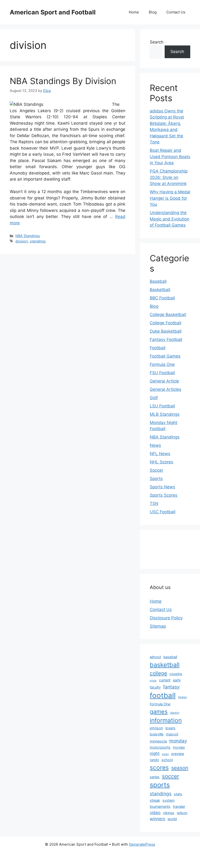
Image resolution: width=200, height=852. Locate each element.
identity (175, 712)
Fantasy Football (166, 339)
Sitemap (158, 626)
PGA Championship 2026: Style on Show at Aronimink (169, 177)
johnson (156, 728)
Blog (153, 12)
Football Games (165, 356)
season (179, 768)
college (158, 673)
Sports (156, 478)
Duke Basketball (165, 331)
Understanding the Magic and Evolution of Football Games (169, 219)
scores (159, 767)
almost (155, 657)
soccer (170, 776)
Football (157, 347)
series (155, 777)
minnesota (158, 741)
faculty (155, 687)
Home (134, 12)
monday (178, 741)
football (163, 695)
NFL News (160, 453)
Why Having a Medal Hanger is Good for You (170, 198)
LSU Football (162, 406)
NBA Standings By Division (63, 81)
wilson (182, 813)
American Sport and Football (53, 12)
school (167, 760)
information (166, 720)
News (155, 445)
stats (178, 794)
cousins (176, 674)
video (155, 812)
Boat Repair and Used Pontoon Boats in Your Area (170, 156)
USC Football (162, 511)
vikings (168, 813)
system (168, 800)
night (155, 753)
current (164, 680)
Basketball (160, 289)
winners (157, 818)
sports (160, 785)
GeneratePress (142, 844)
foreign (182, 697)
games (159, 711)
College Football (165, 322)
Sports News (162, 486)
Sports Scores (163, 495)
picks (165, 754)
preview (177, 754)
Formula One (162, 364)
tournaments (160, 806)
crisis (153, 680)
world (172, 819)
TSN (154, 503)
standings (38, 241)
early (177, 680)
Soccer (156, 470)
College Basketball (168, 314)
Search (156, 42)
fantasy (171, 687)
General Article (164, 381)
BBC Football (162, 297)
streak (155, 800)
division (21, 241)
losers (170, 728)
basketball (165, 664)
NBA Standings (27, 236)
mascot (172, 734)
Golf (154, 397)
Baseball (158, 281)
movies (179, 747)
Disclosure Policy (166, 617)
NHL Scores (161, 461)
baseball (170, 657)
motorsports (160, 747)
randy (154, 760)
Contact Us (175, 12)
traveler (179, 806)
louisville (156, 734)
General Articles (165, 389)
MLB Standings (165, 414)
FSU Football (162, 372)
